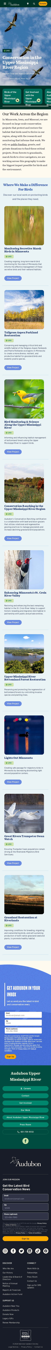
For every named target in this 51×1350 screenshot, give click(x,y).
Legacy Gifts (8, 1318)
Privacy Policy (22, 1049)
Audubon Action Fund (12, 1294)
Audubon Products (11, 1310)
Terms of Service (22, 1038)
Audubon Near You (11, 1306)
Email (8, 1013)
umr (8, 51)
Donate (42, 3)
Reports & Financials (12, 1290)
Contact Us (32, 1281)
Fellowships (32, 1273)
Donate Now (8, 1314)
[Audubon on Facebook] (13, 1251)
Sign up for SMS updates (34, 1286)
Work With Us (33, 1268)
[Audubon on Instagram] (5, 1251)
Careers (27, 1088)
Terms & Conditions (34, 1233)
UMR (10, 256)
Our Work (25, 1110)
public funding (19, 144)
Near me (28, 4)
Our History (8, 1273)
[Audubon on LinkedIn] (29, 1251)
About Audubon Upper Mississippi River (26, 1117)
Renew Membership (11, 1322)
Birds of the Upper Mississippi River (10, 97)
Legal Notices (13, 1347)
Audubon (13, 4)
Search (34, 3)
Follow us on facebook (25, 1141)
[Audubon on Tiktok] (37, 1251)
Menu (5, 3)
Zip (7, 1021)
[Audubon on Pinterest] (45, 1251)
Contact (25, 1096)
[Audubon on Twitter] (21, 1251)
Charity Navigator (26, 1334)
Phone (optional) (12, 1029)
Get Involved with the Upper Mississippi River (32, 97)
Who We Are (8, 1268)
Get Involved (25, 1103)
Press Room (25, 1124)
